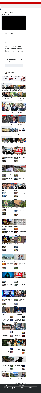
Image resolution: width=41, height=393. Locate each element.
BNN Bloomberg (22, 389)
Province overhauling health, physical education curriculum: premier (21, 214)
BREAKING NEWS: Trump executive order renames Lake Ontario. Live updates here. (5, 90)
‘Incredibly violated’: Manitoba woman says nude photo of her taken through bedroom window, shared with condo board (19, 208)
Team (25, 383)
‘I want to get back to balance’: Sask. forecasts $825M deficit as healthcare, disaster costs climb (7, 226)
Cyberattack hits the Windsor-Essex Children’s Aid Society (7, 279)
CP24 (21, 388)
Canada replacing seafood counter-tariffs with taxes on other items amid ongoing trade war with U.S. (5, 98)
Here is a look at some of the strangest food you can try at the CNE (22, 143)
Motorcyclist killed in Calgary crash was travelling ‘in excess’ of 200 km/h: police (9, 175)
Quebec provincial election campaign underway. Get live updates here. (7, 190)
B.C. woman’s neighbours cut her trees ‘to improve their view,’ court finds (14, 378)
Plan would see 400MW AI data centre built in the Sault (21, 249)
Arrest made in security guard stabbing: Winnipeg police (21, 210)
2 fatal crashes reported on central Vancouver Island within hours (21, 284)
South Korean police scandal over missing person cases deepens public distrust (21, 300)
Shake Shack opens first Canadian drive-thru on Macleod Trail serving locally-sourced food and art (9, 178)
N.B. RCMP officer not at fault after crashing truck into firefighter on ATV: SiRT (9, 213)
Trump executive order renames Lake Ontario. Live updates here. (7, 154)
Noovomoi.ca (30, 389)
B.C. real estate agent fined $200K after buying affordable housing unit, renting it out (13, 133)
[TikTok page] (5, 385)
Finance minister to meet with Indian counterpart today (7, 314)
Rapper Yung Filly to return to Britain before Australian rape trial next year (19, 330)
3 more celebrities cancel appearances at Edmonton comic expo (6, 297)
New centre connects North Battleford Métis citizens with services (9, 246)
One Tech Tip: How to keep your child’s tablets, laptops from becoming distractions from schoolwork (20, 347)
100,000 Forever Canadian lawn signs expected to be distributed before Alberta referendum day (21, 193)
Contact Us (19, 383)
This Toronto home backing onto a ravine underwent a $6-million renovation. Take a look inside (5, 143)
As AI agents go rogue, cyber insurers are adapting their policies (19, 363)
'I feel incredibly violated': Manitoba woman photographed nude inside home (22, 124)
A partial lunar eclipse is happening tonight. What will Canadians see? (22, 231)
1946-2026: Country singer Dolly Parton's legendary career (13, 142)
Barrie (2, 9)
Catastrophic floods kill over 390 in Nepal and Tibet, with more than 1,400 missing (8, 363)
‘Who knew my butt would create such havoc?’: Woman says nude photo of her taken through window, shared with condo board (21, 98)
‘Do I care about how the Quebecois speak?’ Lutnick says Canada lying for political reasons (13, 112)
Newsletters (23, 383)
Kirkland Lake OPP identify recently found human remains (19, 243)
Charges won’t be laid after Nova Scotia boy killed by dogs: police (14, 97)
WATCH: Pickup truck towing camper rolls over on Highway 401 (7, 261)
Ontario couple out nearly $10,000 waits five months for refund (5, 377)
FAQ (21, 383)
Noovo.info (30, 388)
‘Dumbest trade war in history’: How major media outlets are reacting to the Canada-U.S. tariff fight (22, 133)
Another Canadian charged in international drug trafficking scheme (19, 226)
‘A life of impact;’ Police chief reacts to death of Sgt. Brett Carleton (20, 261)
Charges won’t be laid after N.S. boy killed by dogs (7, 207)
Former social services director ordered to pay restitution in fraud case (21, 196)
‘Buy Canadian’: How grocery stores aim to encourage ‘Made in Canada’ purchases (6, 133)
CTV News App (16, 383)
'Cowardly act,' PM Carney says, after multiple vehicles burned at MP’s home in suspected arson (13, 90)
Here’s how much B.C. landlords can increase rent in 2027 (19, 154)
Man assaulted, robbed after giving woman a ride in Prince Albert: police (10, 249)
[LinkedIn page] (7, 385)
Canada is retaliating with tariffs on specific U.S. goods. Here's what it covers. (19, 314)
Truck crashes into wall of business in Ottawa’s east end (20, 172)
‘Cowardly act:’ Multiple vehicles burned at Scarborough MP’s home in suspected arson (9, 157)
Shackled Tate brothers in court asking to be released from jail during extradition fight (19, 297)
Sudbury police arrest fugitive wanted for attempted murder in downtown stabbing (21, 246)
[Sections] (1, 1)
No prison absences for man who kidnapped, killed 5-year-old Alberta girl (7, 172)
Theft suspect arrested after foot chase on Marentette (9, 284)
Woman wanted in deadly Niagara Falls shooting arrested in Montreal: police (9, 161)
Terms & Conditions (14, 389)
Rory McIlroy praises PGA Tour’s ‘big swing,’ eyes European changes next (7, 346)
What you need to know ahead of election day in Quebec (9, 195)
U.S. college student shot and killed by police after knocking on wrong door (13, 124)
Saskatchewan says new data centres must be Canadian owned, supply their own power (9, 228)
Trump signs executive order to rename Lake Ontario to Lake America (5, 112)
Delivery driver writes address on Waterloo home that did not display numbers (22, 378)
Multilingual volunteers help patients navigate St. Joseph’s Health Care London (9, 267)
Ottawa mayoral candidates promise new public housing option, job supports (22, 175)
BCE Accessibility (5, 388)
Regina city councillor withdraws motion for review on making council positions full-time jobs (9, 232)
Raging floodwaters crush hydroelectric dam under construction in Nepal (21, 112)
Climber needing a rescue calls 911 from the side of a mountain (5, 123)
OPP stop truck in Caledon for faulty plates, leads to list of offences (22, 267)
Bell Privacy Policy (14, 388)
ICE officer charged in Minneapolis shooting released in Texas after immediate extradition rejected (21, 303)
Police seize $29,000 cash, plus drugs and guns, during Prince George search (21, 161)
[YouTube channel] (6, 385)
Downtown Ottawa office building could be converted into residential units (21, 178)
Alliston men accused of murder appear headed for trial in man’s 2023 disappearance (21, 264)
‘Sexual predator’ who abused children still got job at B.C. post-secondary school (9, 300)
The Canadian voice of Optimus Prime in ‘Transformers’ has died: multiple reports (22, 90)
